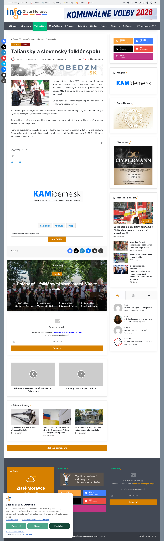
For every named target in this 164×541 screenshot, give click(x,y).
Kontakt (128, 26)
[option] (57, 285)
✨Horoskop (68, 3)
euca (126, 316)
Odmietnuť (37, 526)
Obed (104, 26)
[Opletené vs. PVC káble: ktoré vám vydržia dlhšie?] (25, 417)
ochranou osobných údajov (144, 484)
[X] (76, 250)
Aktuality (40, 26)
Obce (115, 26)
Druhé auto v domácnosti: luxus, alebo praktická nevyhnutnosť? (57, 286)
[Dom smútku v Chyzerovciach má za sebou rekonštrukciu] (89, 417)
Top (72, 225)
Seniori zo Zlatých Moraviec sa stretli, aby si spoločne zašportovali (141, 245)
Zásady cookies (12, 520)
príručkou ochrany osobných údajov (67, 332)
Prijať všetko (59, 526)
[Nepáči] (20, 162)
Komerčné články (57, 274)
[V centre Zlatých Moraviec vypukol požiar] (121, 258)
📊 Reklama (34, 3)
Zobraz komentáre (57, 448)
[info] (27, 13)
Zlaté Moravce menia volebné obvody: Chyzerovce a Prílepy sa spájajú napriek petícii (56, 430)
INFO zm (19, 59)
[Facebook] (70, 250)
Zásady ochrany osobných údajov (91, 536)
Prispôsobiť (16, 526)
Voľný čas (55, 26)
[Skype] (3, 63)
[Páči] (12, 162)
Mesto (26, 26)
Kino (95, 26)
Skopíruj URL (57, 239)
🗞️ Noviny (57, 3)
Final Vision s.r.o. (26, 534)
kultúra (59, 225)
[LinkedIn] (82, 250)
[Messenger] (88, 250)
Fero (126, 305)
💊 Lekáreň (80, 3)
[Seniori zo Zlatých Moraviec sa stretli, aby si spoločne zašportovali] (121, 246)
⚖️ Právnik (46, 3)
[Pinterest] (3, 58)
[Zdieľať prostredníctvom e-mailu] (94, 250)
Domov (14, 26)
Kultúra (83, 26)
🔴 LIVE (91, 3)
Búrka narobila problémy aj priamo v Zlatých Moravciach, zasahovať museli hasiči (133, 230)
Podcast (70, 26)
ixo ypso (127, 327)
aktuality (45, 225)
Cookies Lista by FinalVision (15, 532)
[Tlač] (100, 250)
